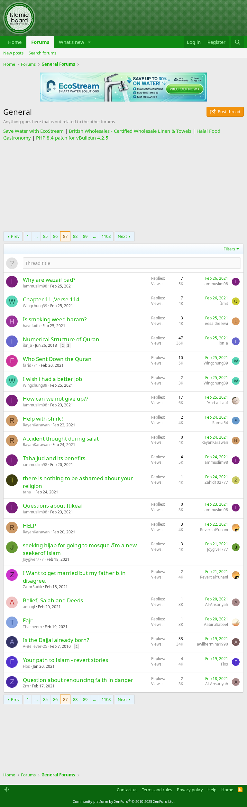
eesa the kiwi (216, 323)
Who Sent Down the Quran (57, 359)
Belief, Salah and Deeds (53, 600)
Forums (40, 42)
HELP (29, 525)
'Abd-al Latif (217, 402)
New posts (13, 53)
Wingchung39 (35, 305)
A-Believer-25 (35, 646)
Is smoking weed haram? (55, 319)
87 (65, 236)
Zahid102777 (216, 482)
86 (55, 236)
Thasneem (32, 626)
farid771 (30, 365)
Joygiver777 (33, 559)
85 (45, 236)
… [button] (36, 236)
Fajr (27, 620)
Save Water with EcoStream (33, 131)
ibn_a (27, 345)
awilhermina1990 (212, 644)
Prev (15, 236)
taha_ (27, 492)
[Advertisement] (123, 186)
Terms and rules (157, 789)
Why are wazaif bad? (49, 279)
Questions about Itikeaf (53, 505)
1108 (106, 236)
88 (75, 236)
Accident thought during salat (61, 438)
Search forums (42, 53)
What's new (71, 42)
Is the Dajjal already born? (56, 640)
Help (211, 789)
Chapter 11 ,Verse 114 (51, 299)
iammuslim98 (35, 286)
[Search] (237, 42)
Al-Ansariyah (216, 604)
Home (15, 42)
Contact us (127, 789)
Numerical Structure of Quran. (62, 339)
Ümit (223, 303)
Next (122, 236)
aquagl (29, 606)
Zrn (26, 686)
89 (85, 236)
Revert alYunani (214, 529)
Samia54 (220, 422)
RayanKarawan (36, 425)
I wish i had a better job (52, 379)
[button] (89, 42)
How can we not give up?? (55, 398)
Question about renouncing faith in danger (78, 680)
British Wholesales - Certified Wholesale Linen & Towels (130, 131)
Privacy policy (190, 789)
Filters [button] (229, 249)
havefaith (31, 325)
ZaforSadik (32, 586)
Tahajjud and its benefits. (55, 458)
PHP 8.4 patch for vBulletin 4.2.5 (72, 137)
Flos (26, 666)
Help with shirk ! (43, 418)
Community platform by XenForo (124, 801)
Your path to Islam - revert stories (65, 660)
